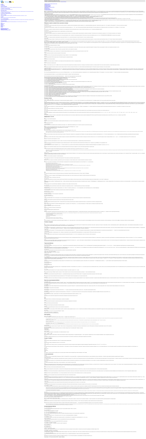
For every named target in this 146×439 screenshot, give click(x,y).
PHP (19, 21)
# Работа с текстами (3, 14)
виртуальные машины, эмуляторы (29, 11)
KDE (8, 13)
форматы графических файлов (12, 17)
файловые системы (14, 11)
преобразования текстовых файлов (16, 15)
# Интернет (2, 24)
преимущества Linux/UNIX (4, 7)
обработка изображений (6, 17)
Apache (24, 19)
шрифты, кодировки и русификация (8, 15)
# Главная (2, 4)
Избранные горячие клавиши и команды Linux (51, 3)
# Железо (2, 26)
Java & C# (21, 21)
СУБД (23, 21)
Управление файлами (47, 6)
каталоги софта (6, 9)
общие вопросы (2, 9)
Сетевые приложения (48, 9)
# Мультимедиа (3, 23)
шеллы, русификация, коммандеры (22, 11)
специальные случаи (10, 9)
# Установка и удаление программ (5, 8)
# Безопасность (3, 25)
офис (3, 15)
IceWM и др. (10, 13)
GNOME (6, 13)
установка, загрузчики (3, 11)
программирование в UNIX (8, 21)
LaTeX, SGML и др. (22, 15)
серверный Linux (14, 7)
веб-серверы (21, 19)
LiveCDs (19, 7)
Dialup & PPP (5, 19)
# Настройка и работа (4, 10)
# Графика (2, 16)
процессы (17, 11)
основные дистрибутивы (9, 7)
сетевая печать (30, 19)
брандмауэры (9, 19)
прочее (21, 7)
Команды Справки (47, 4)
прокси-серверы (26, 19)
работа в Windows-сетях (17, 19)
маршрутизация (12, 19)
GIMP (1, 17)
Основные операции (47, 5)
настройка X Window (3, 13)
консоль (10, 11)
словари (26, 15)
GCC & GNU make (3, 21)
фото (2, 17)
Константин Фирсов (63, 1)
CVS (24, 21)
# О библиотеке (3, 5)
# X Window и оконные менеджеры (5, 12)
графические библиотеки (13, 21)
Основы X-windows (47, 8)
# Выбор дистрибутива (4, 6)
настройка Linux (7, 11)
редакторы (2, 15)
